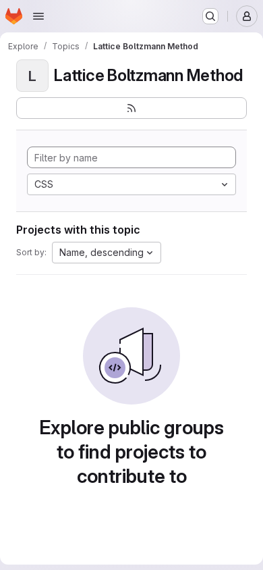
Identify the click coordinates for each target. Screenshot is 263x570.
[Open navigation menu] (38, 16)
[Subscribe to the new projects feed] (131, 108)
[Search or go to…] (210, 16)
